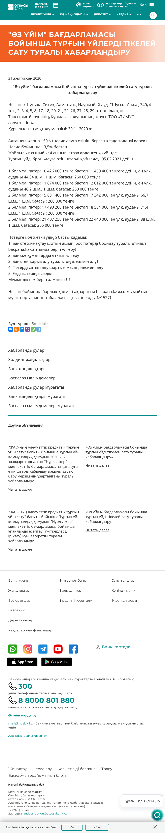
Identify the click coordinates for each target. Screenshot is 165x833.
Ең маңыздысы (73, 14)
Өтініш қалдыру (22, 715)
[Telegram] (38, 329)
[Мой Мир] (22, 329)
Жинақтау (17, 769)
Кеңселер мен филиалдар (30, 630)
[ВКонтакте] (10, 329)
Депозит (101, 14)
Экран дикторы (124, 600)
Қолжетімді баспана (77, 769)
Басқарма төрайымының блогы (37, 775)
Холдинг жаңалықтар (29, 359)
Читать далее (20, 489)
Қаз (142, 5)
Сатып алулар (122, 580)
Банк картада (116, 646)
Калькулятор (70, 590)
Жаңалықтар (18, 590)
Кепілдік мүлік (123, 590)
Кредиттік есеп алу (76, 600)
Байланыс (16, 610)
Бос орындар (19, 600)
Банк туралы (18, 580)
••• (139, 14)
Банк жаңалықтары (27, 368)
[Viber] (27, 329)
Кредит (123, 14)
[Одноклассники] (16, 329)
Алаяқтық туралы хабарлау (27, 736)
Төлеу (106, 769)
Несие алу (42, 769)
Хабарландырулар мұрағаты (36, 387)
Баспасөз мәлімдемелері (32, 378)
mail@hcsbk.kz (20, 723)
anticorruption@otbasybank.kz (45, 813)
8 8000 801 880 (46, 700)
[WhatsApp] (33, 329)
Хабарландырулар (26, 350)
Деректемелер (20, 620)
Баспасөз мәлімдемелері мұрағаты (42, 405)
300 (25, 686)
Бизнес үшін (41, 14)
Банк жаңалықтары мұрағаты (37, 396)
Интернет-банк (73, 580)
